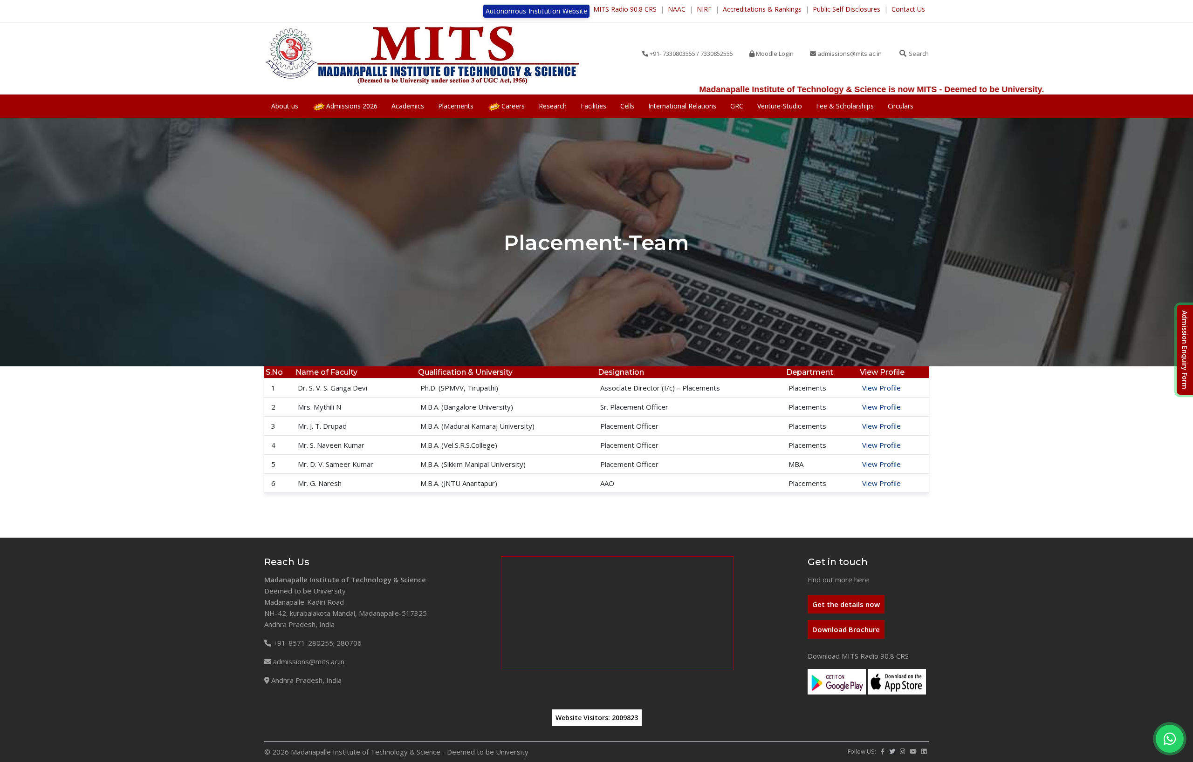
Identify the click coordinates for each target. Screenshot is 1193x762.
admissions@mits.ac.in (308, 661)
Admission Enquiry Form (1184, 349)
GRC (736, 105)
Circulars (900, 105)
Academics (407, 105)
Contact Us (908, 9)
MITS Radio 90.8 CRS (625, 9)
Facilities (593, 105)
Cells (627, 105)
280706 (349, 642)
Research (553, 105)
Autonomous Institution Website (536, 11)
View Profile (881, 387)
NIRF (704, 9)
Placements (455, 105)
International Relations (682, 105)
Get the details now (846, 604)
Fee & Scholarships (845, 105)
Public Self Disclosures (846, 9)
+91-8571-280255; (303, 642)
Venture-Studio (779, 105)
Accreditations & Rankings (762, 9)
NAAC (677, 9)
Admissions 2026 (351, 105)
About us (284, 105)
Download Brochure (846, 629)
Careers (513, 105)
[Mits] (421, 54)
